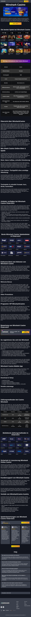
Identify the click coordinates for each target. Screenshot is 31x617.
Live (11, 32)
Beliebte (3, 32)
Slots (26, 32)
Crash (19, 32)
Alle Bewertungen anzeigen (15, 546)
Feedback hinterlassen (25, 522)
